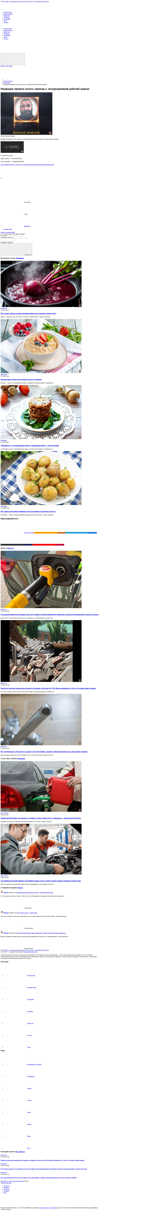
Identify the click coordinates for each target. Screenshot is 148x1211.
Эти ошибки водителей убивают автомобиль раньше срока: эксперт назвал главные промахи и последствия (41, 881)
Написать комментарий (8, 232)
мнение (48, 165)
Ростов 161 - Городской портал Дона (12, 1181)
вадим (52, 165)
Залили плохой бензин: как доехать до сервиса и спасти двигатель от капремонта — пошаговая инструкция (41, 818)
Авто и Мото (4, 813)
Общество (4, 609)
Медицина (21, 759)
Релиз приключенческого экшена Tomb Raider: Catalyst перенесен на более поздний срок (41, 933)
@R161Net (27, 226)
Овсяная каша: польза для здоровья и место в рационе (21, 379)
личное (43, 165)
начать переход (16, 165)
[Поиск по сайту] (12, 52)
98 (60, 545)
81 (92, 533)
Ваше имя (4, 236)
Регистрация (8, 66)
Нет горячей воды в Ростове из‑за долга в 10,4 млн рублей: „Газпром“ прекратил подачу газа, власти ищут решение (44, 752)
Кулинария (20, 258)
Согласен (8, 1209)
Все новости (20, 1152)
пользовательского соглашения (47, 1208)
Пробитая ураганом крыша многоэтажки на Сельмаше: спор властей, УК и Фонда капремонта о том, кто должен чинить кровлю (48, 688)
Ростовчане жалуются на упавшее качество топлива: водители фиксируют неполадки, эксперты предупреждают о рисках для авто (50, 614)
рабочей (34, 165)
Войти (2, 66)
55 (28, 545)
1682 (29, 533)
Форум (20, 888)
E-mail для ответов (7, 237)
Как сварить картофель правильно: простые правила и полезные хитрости (28, 511)
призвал (9, 165)
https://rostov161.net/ (30, 952)
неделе (39, 165)
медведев (4, 165)
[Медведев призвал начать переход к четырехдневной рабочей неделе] (26, 134)
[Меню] (1, 9)
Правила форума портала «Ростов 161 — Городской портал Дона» (35, 892)
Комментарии (8, 229)
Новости (10, 548)
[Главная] (15, 79)
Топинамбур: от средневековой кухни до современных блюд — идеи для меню (30, 446)
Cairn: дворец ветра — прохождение (27, 913)
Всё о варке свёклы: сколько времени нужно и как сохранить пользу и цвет (28, 313)
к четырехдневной (26, 165)
